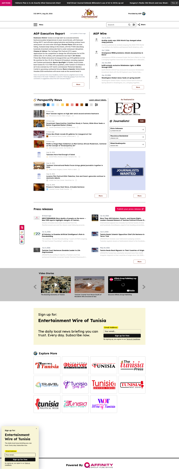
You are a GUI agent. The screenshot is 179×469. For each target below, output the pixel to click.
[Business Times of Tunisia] (47, 365)
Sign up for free (122, 335)
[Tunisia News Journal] (132, 385)
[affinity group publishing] (22, 237)
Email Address (110, 327)
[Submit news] (22, 227)
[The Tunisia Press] (132, 365)
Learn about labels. (98, 100)
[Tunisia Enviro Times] (103, 385)
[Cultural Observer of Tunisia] (75, 365)
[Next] (144, 287)
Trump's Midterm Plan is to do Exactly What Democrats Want (34, 3)
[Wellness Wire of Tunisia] (103, 404)
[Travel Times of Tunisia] (47, 385)
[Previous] (35, 287)
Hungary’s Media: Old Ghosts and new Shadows (150, 3)
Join (142, 121)
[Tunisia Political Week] (47, 404)
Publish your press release (129, 209)
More (78, 84)
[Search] (129, 25)
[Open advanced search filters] (134, 25)
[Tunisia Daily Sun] (75, 385)
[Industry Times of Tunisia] (103, 365)
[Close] (36, 428)
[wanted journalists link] (127, 109)
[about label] (47, 116)
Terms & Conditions (133, 339)
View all (174, 3)
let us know (71, 77)
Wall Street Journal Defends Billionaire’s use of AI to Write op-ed (95, 3)
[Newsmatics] (22, 241)
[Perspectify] (22, 232)
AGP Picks (6, 3)
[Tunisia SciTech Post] (75, 404)
